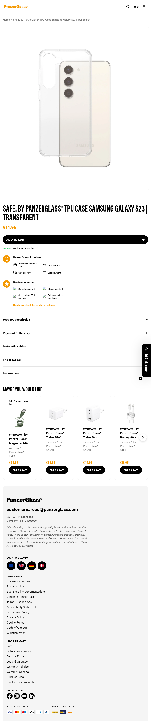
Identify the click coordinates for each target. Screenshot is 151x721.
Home (6, 19)
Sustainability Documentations (26, 591)
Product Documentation (22, 682)
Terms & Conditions (19, 602)
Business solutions (18, 581)
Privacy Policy (15, 617)
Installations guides (19, 651)
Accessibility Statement (21, 607)
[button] (146, 360)
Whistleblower (16, 633)
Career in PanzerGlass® (21, 596)
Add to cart (20, 470)
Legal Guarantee (17, 661)
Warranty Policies (18, 666)
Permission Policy (18, 612)
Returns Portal (16, 656)
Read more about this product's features (34, 304)
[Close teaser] (141, 378)
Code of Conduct (17, 627)
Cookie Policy (15, 622)
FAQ (9, 646)
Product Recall (16, 677)
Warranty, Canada (18, 672)
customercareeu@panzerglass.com (42, 509)
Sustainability (15, 586)
